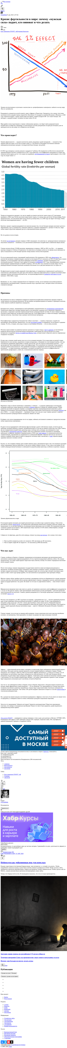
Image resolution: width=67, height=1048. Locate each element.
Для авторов (8, 1020)
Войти (6, 997)
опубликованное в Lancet (42, 154)
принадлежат (61, 689)
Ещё (6, 965)
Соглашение (8, 1024)
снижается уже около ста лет (52, 274)
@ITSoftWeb (4, 802)
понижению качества (15, 431)
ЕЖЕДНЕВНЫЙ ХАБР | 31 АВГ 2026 (12, 853)
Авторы (6, 1011)
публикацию (39, 262)
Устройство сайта (9, 1018)
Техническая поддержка (18, 1044)
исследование (11, 241)
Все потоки (6, 1)
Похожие (14, 973)
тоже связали (42, 433)
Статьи (6, 1004)
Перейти (3, 849)
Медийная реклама (9, 1033)
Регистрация (8, 998)
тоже (51, 436)
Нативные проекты (10, 1035)
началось (61, 410)
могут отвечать (49, 330)
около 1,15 (10, 593)
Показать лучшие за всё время (9, 976)
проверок (40, 260)
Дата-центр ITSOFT (7, 718)
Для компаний (8, 1021)
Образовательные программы (13, 1036)
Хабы (6, 1007)
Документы (7, 1023)
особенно (32, 407)
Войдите (46, 751)
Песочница (7, 1012)
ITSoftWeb (4, 15)
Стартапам (7, 1038)
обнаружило (55, 257)
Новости (6, 1006)
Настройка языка (5, 1044)
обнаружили (16, 524)
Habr (10, 1046)
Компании (7, 1009)
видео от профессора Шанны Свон (26, 333)
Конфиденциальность (10, 1026)
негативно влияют (36, 322)
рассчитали (43, 535)
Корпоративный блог (10, 1032)
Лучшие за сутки (5, 973)
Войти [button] (3, 11)
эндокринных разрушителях (55, 308)
